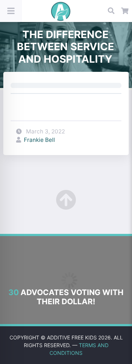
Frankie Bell (39, 139)
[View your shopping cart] (125, 11)
